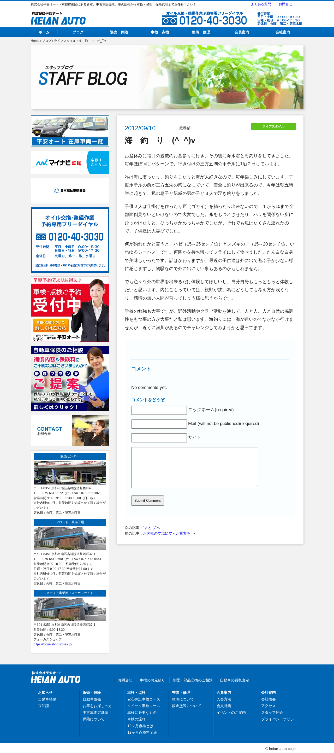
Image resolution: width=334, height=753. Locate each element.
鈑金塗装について (186, 706)
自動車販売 (92, 699)
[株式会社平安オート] (58, 15)
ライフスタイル (65, 41)
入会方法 (224, 699)
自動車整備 (47, 699)
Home (35, 41)
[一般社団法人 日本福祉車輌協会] (70, 181)
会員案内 (242, 32)
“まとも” (150, 528)
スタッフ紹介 (272, 712)
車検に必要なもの (142, 712)
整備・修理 (201, 32)
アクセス (268, 706)
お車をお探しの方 (97, 706)
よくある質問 (261, 4)
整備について (183, 699)
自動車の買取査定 (234, 680)
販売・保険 (119, 32)
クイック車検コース (143, 706)
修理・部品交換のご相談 (192, 680)
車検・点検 (160, 32)
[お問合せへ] (70, 418)
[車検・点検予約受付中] (70, 279)
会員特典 (224, 706)
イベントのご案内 (231, 712)
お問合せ (285, 4)
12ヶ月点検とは (140, 726)
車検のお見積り (152, 680)
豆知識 (43, 706)
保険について (94, 719)
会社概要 (268, 699)
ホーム (44, 32)
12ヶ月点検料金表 (142, 732)
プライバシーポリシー (279, 719)
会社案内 (283, 32)
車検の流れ (136, 719)
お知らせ (45, 692)
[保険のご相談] (70, 349)
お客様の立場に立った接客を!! (168, 533)
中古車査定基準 (95, 712)
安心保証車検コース (143, 699)
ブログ (78, 32)
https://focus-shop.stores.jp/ (53, 644)
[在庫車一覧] (70, 118)
